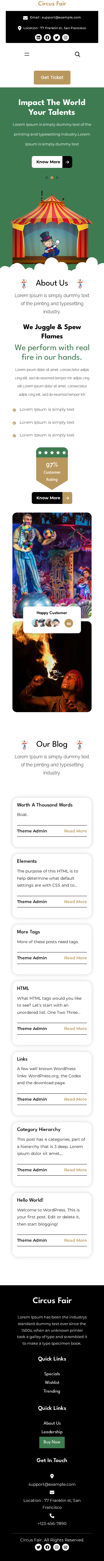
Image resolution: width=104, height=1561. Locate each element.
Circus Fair (52, 4)
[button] (18, 139)
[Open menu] (27, 54)
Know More (48, 161)
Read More (75, 831)
